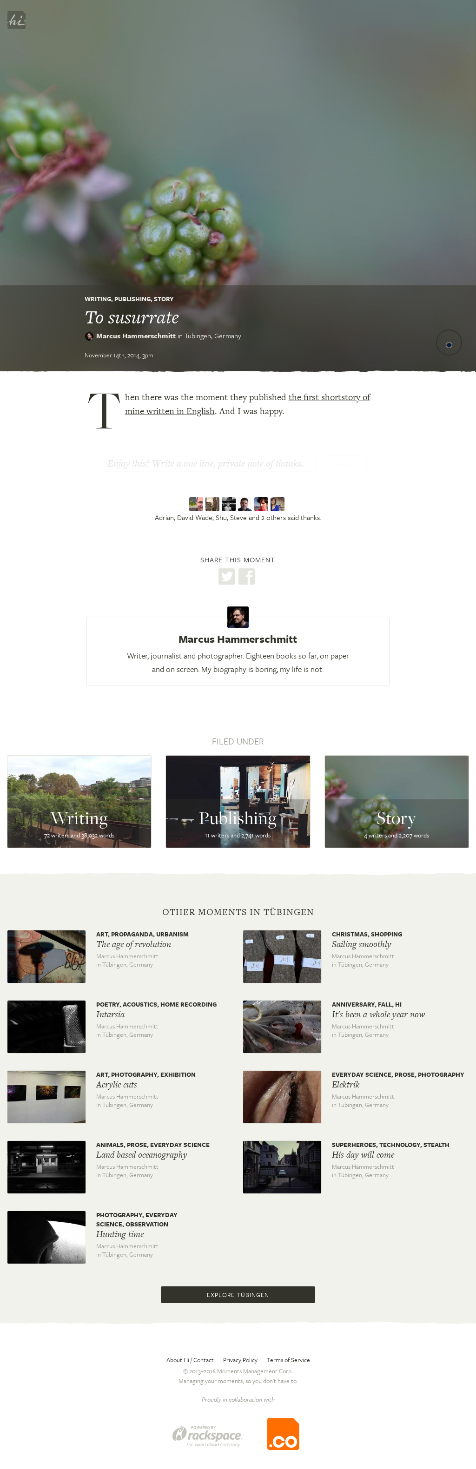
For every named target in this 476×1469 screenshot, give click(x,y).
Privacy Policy (240, 1359)
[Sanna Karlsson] (262, 504)
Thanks (344, 464)
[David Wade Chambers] (213, 504)
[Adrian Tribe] (197, 504)
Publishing (132, 298)
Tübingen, (213, 335)
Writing (98, 298)
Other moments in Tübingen (238, 912)
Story (164, 298)
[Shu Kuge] (230, 504)
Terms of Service (288, 1359)
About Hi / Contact (190, 1359)
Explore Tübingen (238, 1294)
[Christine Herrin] (279, 504)
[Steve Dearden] (246, 504)
